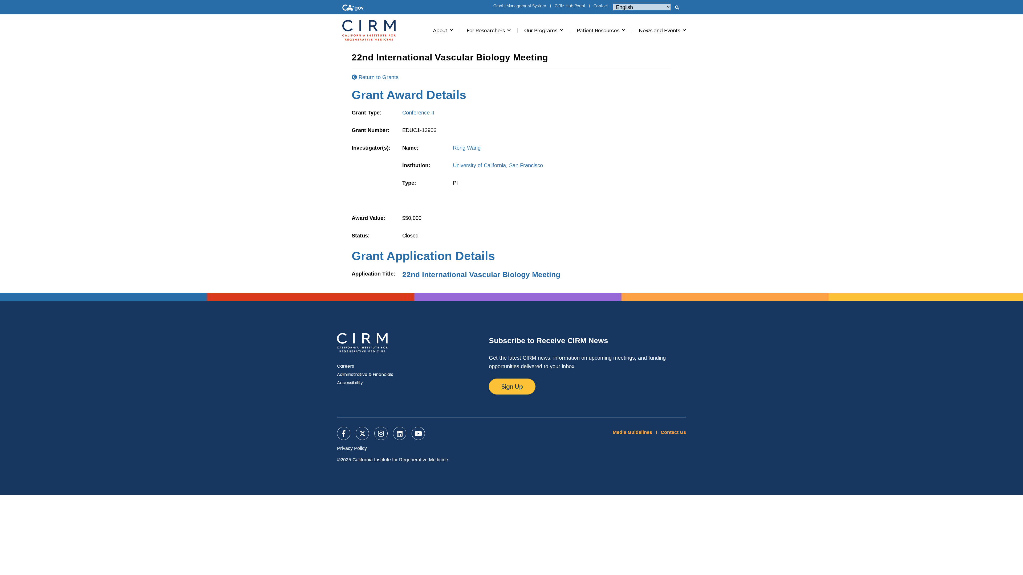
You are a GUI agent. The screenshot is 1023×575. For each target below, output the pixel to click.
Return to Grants (378, 77)
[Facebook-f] (343, 433)
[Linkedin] (399, 433)
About (440, 30)
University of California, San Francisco (498, 165)
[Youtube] (418, 433)
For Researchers (486, 30)
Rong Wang (467, 148)
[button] (677, 7)
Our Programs (540, 30)
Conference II (418, 113)
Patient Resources (598, 30)
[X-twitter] (362, 433)
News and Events (659, 30)
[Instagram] (381, 433)
